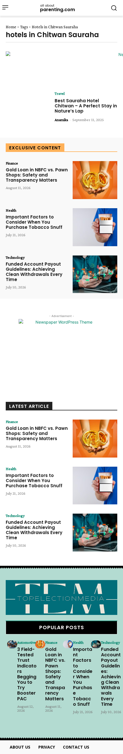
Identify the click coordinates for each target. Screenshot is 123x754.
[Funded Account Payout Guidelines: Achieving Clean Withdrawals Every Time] (95, 274)
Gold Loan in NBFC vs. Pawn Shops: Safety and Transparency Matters (37, 175)
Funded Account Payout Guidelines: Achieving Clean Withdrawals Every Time (34, 271)
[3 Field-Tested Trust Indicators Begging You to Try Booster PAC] (12, 644)
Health (11, 210)
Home (11, 27)
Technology (15, 257)
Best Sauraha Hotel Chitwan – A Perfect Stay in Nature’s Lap (86, 106)
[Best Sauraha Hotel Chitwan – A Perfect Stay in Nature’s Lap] (28, 110)
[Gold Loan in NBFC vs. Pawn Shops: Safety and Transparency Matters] (95, 180)
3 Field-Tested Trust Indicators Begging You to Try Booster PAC (27, 674)
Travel (60, 93)
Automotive (26, 642)
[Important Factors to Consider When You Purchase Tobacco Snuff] (95, 227)
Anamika (61, 119)
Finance (12, 163)
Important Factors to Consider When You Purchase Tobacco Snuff (34, 222)
